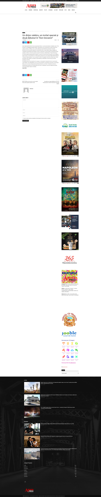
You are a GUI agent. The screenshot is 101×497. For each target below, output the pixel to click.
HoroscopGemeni (72, 346)
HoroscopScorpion (76, 353)
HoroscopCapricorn (68, 360)
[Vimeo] (76, 0)
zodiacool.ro (73, 362)
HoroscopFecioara (68, 353)
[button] (75, 12)
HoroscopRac (76, 346)
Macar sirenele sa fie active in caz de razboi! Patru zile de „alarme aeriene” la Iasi (30, 82)
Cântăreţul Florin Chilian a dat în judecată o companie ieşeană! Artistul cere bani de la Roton (57, 436)
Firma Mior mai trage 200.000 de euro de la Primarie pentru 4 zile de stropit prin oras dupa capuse (51, 82)
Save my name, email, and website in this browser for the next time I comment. (37, 118)
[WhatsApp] (31, 42)
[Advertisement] (50, 21)
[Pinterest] (28, 42)
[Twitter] (75, 0)
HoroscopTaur (68, 346)
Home (23, 31)
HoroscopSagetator (63, 360)
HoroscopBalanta (72, 353)
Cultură (26, 31)
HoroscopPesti (76, 360)
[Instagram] (73, 0)
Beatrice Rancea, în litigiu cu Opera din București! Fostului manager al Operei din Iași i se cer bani (57, 423)
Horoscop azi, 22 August (68, 340)
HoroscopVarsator (72, 360)
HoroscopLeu (63, 353)
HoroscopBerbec (63, 346)
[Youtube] (78, 0)
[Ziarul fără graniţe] (31, 5)
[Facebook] (72, 0)
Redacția (31, 88)
